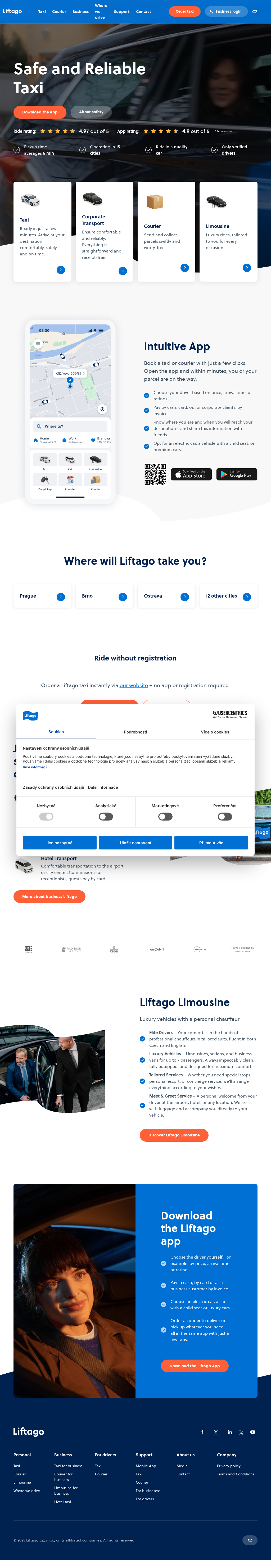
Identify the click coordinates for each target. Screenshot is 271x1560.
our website (134, 685)
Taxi (42, 11)
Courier (59, 11)
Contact (143, 11)
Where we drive (101, 11)
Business (81, 11)
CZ (255, 12)
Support (122, 11)
